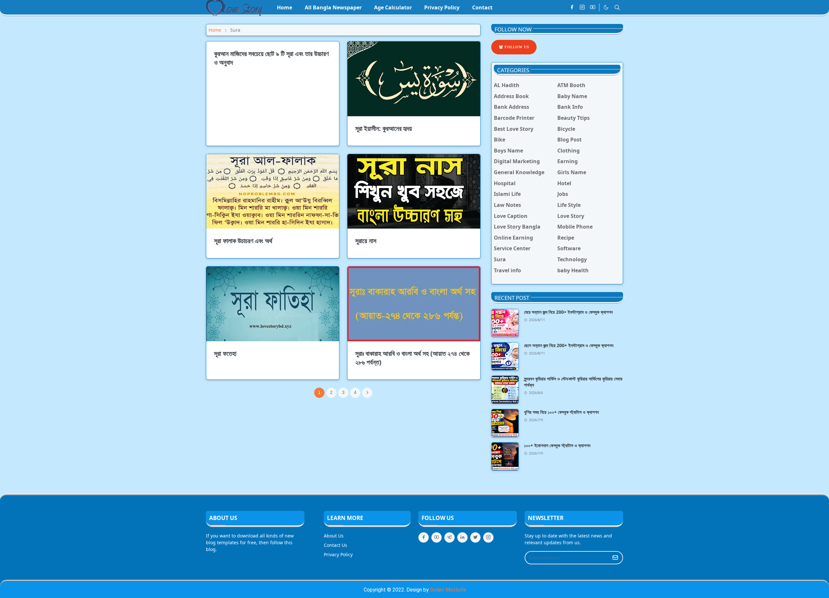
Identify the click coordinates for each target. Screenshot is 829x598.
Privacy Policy (338, 554)
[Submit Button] (615, 558)
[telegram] (449, 537)
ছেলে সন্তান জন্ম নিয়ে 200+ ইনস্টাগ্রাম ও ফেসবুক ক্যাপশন (568, 345)
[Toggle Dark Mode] (606, 7)
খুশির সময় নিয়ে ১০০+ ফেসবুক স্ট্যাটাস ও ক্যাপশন (561, 412)
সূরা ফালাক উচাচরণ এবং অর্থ (243, 240)
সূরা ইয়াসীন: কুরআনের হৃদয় (383, 128)
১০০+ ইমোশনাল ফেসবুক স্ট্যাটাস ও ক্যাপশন (557, 445)
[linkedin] (462, 537)
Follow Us (516, 47)
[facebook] (572, 7)
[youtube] (592, 7)
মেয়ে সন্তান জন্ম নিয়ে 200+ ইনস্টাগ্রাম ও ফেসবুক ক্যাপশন (568, 312)
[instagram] (582, 7)
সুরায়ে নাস (365, 240)
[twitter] (475, 537)
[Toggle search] (617, 7)
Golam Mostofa (448, 590)
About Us (334, 536)
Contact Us (335, 545)
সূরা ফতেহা (225, 353)
